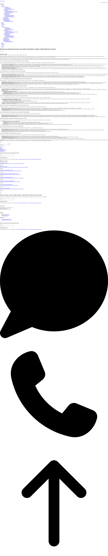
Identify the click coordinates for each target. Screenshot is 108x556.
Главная (3, 5)
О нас (2, 22)
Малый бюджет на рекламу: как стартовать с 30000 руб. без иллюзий (10, 181)
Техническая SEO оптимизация (9, 15)
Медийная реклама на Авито (9, 21)
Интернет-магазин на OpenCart (9, 9)
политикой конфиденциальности (23, 159)
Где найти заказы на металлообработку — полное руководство (9, 185)
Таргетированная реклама (7, 20)
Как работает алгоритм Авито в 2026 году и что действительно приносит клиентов (12, 163)
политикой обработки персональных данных (34, 159)
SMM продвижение (6, 40)
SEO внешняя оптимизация (9, 36)
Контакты (3, 23)
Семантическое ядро (8, 33)
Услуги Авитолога (6, 18)
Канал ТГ (3, 24)
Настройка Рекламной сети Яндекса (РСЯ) (11, 11)
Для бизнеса (2, 149)
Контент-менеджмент (6, 19)
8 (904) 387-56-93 (6, 215)
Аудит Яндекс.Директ (8, 10)
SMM (1, 147)
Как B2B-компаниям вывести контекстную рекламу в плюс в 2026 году (10, 174)
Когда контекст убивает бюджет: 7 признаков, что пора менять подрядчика (11, 170)
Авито (1, 148)
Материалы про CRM (3, 150)
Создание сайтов (5, 27)
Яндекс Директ (5, 30)
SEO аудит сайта (7, 14)
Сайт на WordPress (7, 7)
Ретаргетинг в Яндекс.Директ (9, 12)
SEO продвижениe (6, 34)
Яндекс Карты (5, 17)
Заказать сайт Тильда (8, 8)
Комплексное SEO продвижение (9, 37)
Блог (2, 43)
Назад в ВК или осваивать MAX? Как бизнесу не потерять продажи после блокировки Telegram (14, 167)
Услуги (3, 6)
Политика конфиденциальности (6, 219)
